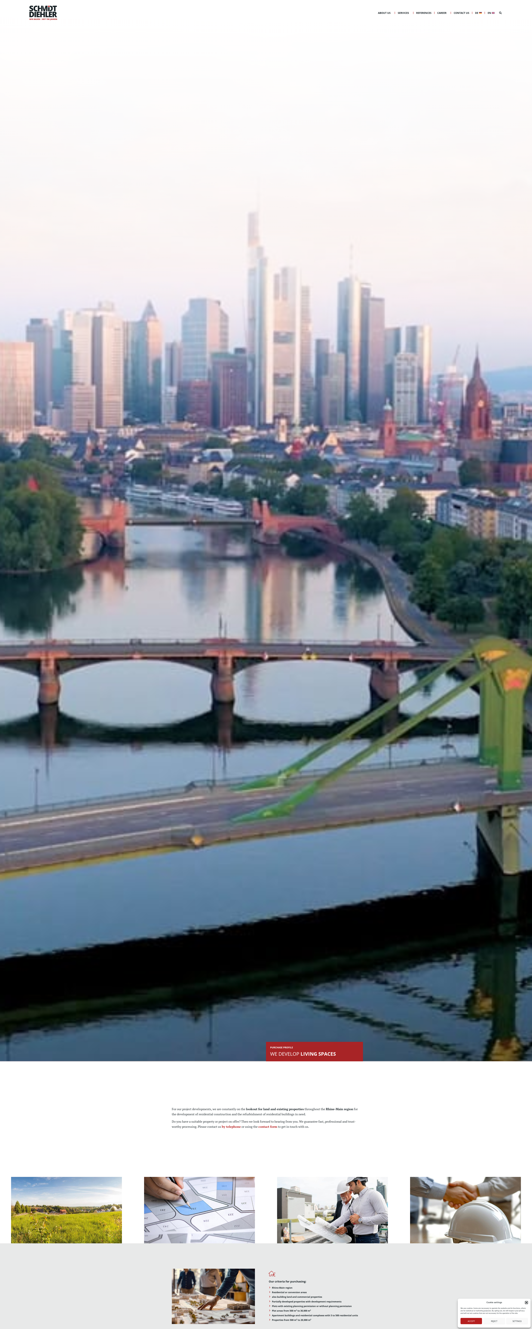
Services (403, 13)
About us (384, 13)
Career (442, 13)
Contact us (461, 13)
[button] (526, 1302)
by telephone (231, 1127)
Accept (471, 1321)
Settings (517, 1321)
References (423, 13)
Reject (494, 1321)
